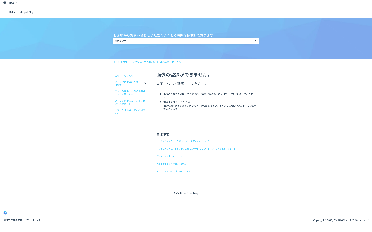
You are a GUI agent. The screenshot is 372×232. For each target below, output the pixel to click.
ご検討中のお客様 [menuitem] (124, 75)
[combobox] (183, 41)
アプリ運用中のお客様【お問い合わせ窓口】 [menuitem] (130, 102)
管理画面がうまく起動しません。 (171, 163)
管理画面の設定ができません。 (170, 156)
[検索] (256, 41)
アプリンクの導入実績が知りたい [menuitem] (130, 111)
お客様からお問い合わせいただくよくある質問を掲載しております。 (164, 35)
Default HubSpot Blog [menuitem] (186, 193)
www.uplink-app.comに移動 (350, 12)
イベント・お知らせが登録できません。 (174, 171)
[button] (145, 82)
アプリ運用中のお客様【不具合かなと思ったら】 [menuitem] (130, 92)
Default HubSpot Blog (21, 12)
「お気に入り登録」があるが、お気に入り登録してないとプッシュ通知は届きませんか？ (197, 148)
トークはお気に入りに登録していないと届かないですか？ (182, 141)
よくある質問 (120, 62)
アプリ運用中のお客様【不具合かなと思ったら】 (158, 62)
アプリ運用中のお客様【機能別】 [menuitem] (126, 83)
